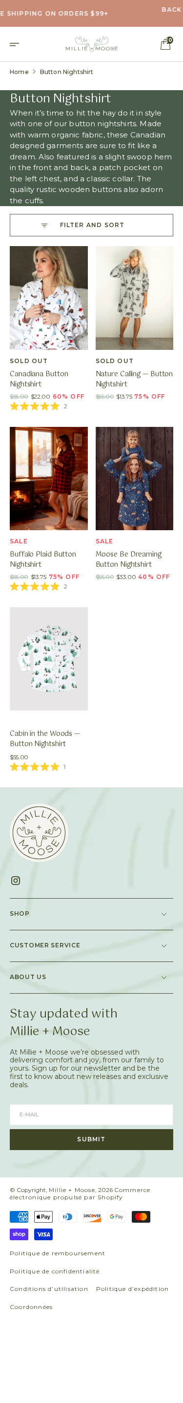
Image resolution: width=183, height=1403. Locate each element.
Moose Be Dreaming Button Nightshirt (129, 560)
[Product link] (49, 297)
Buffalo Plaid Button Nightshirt (43, 560)
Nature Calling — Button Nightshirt (134, 379)
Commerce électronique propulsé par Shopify (80, 1193)
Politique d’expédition (132, 1288)
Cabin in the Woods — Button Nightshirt (45, 739)
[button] (17, 44)
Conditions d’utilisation (49, 1288)
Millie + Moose (72, 1189)
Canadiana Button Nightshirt (39, 379)
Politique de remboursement (57, 1253)
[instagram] (19, 880)
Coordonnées (31, 1306)
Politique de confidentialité (55, 1271)
